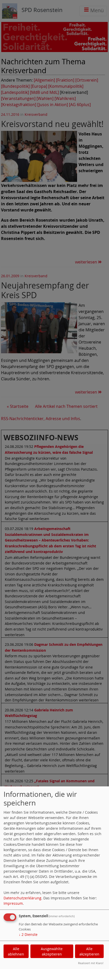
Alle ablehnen (16, 951)
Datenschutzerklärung (22, 898)
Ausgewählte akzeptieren (52, 951)
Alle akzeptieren (89, 951)
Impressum (13, 903)
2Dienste (28, 934)
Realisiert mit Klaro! (90, 963)
